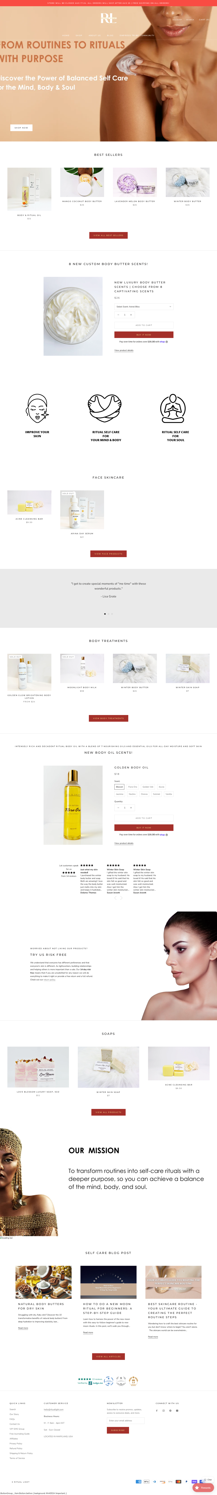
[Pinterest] (170, 1410)
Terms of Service (17, 1458)
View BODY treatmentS (108, 718)
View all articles (108, 1356)
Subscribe (118, 1430)
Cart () (204, 19)
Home (66, 35)
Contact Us (15, 1424)
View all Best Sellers (108, 235)
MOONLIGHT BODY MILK (82, 687)
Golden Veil (148, 786)
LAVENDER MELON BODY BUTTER (135, 201)
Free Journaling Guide (20, 1433)
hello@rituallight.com (53, 1409)
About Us (95, 35)
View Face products (108, 554)
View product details (123, 350)
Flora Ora (132, 786)
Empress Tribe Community (137, 35)
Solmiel (156, 794)
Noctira (132, 794)
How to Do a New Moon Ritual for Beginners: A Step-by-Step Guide (107, 1308)
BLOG (110, 35)
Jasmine (119, 794)
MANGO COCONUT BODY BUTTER (82, 201)
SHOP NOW (21, 128)
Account (177, 20)
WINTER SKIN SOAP (188, 687)
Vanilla (169, 794)
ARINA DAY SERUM (82, 533)
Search (190, 20)
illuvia (161, 786)
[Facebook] (157, 1410)
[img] (69, 872)
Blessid (119, 786)
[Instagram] (164, 1410)
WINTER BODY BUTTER (188, 201)
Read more (23, 1328)
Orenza (144, 794)
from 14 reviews (68, 876)
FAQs (12, 1419)
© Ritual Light (21, 1482)
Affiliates (14, 1438)
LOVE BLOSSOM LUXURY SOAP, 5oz (38, 1092)
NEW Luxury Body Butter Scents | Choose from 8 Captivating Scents (140, 287)
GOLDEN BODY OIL (131, 767)
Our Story (14, 1414)
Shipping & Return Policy (21, 1453)
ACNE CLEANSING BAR (29, 519)
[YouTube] (177, 1410)
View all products (108, 1112)
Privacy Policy (16, 1443)
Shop (79, 35)
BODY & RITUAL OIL (29, 215)
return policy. (50, 979)
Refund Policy (16, 1448)
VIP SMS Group (17, 1429)
